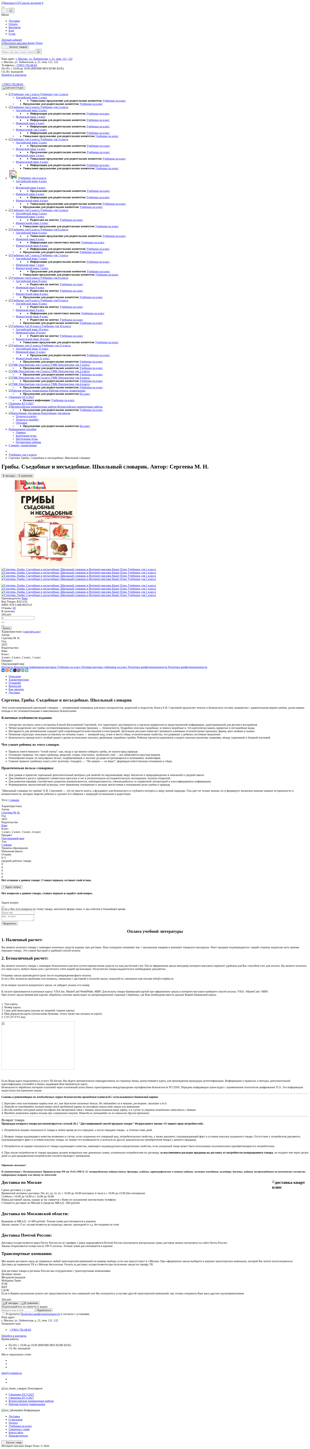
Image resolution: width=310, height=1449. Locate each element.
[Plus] (2, 622)
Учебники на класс (114, 100)
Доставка (14, 20)
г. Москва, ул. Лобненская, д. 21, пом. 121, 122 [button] (44, 58)
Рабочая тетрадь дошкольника (27, 1404)
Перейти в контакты (13, 1335)
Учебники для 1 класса (23, 454)
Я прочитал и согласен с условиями (48, 1313)
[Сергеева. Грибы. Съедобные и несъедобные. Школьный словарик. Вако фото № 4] (78, 579)
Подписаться (44, 1310)
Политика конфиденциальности (40, 1313)
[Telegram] (11, 670)
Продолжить (9, 923)
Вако (25, 598)
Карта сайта (16, 1432)
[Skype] (26, 670)
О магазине (16, 1419)
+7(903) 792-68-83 (26, 65)
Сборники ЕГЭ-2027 (21, 1397)
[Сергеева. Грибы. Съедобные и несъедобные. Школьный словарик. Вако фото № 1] (78, 569)
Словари (14, 800)
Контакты (15, 27)
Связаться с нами (19, 1429)
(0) (14, 608)
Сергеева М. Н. (10, 812)
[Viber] (18, 670)
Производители (18, 1435)
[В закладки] (10, 1303)
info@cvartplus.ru (11, 1373)
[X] (15, 670)
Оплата (13, 24)
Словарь (6, 844)
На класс (84, 393)
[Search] (38, 51)
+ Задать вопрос (12, 887)
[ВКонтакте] (3, 670)
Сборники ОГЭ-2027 (21, 1394)
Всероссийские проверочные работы (31, 1400)
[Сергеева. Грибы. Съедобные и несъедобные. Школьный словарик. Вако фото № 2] (78, 572)
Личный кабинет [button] (11, 39)
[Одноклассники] (7, 670)
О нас (12, 33)
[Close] (2, 906)
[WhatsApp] (22, 670)
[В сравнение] (29, 1303)
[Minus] (2, 625)
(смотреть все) (32, 631)
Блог (11, 30)
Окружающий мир (12, 838)
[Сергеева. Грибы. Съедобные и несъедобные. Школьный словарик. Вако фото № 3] (78, 575)
